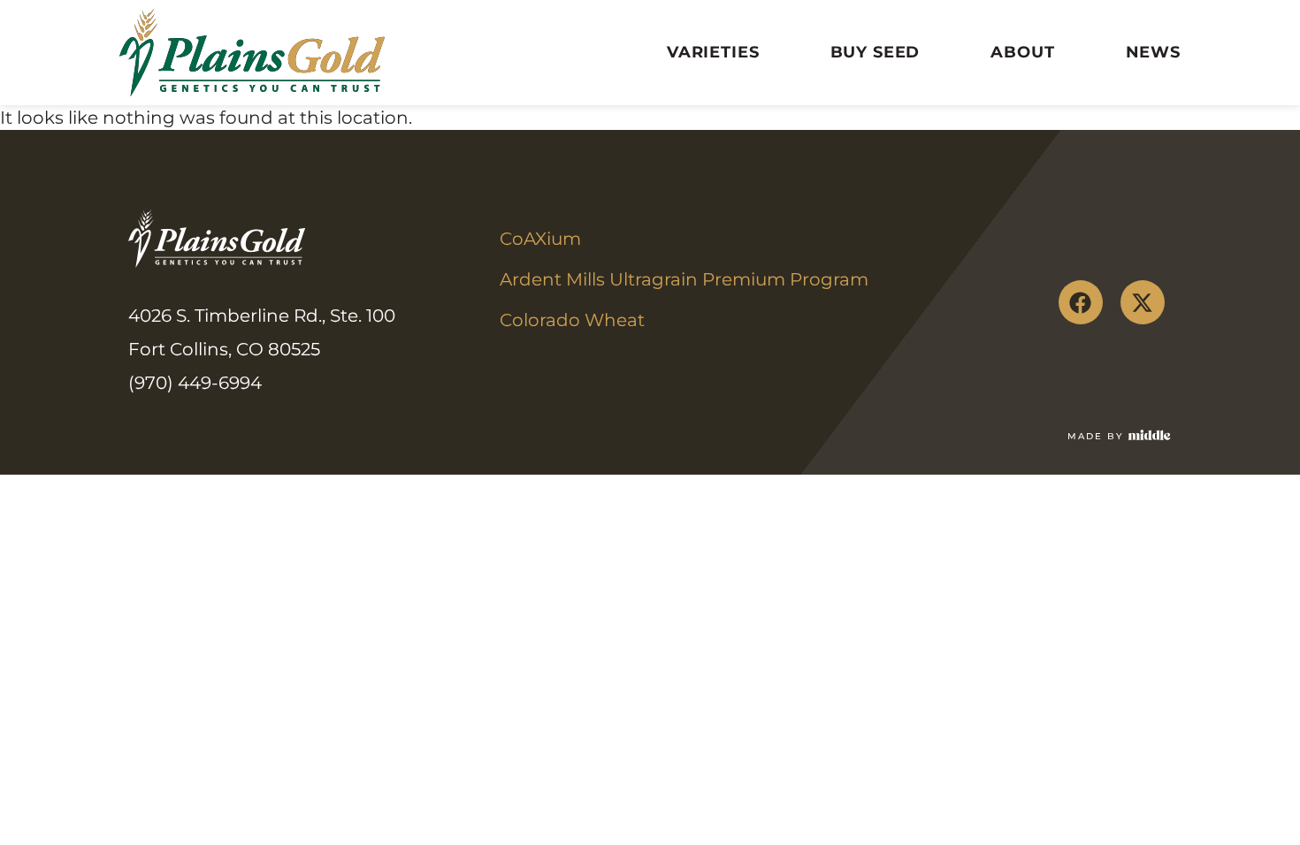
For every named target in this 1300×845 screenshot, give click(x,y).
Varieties (713, 52)
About (1022, 52)
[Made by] (1150, 435)
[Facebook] (1081, 302)
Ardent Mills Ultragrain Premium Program (684, 279)
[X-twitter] (1142, 302)
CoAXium (540, 238)
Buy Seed (875, 52)
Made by (1095, 436)
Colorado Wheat (572, 320)
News (1153, 52)
